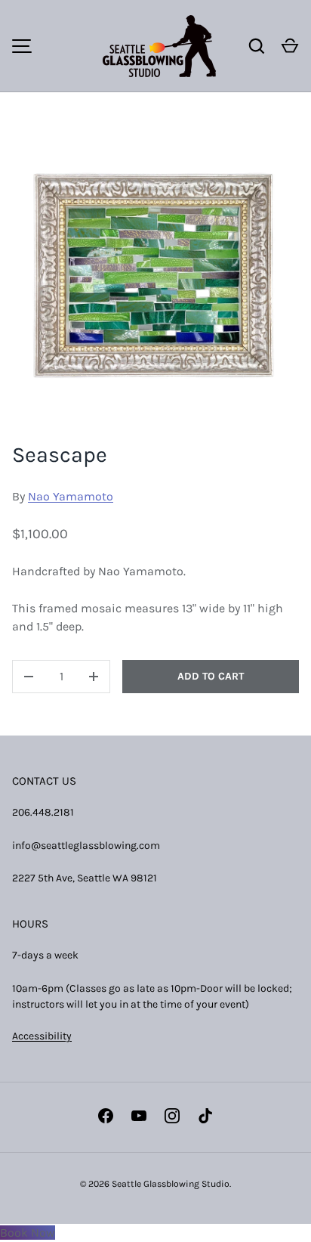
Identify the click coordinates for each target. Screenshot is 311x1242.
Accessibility (42, 1036)
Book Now (27, 1232)
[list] (155, 273)
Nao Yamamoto (70, 496)
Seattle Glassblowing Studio (170, 1184)
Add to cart (210, 676)
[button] (289, 46)
